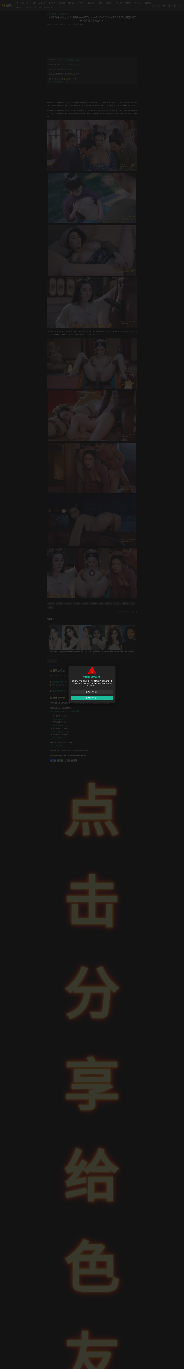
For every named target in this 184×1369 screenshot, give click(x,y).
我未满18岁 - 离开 (92, 692)
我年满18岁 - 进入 (92, 698)
